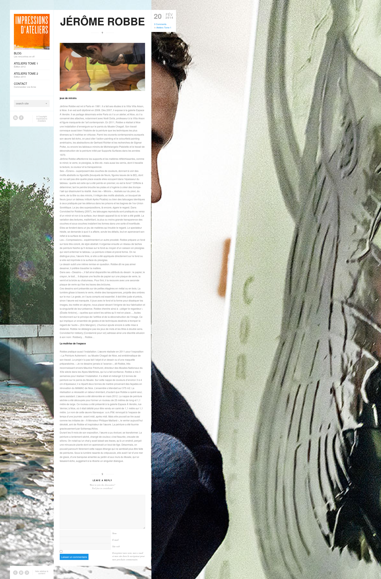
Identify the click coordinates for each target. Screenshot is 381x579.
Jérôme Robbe (102, 21)
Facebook (21, 117)
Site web (116, 546)
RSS (15, 117)
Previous (130, 40)
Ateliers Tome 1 (163, 27)
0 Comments (160, 24)
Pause (136, 40)
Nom (114, 533)
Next (142, 40)
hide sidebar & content (41, 572)
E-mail (115, 539)
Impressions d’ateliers (41, 119)
